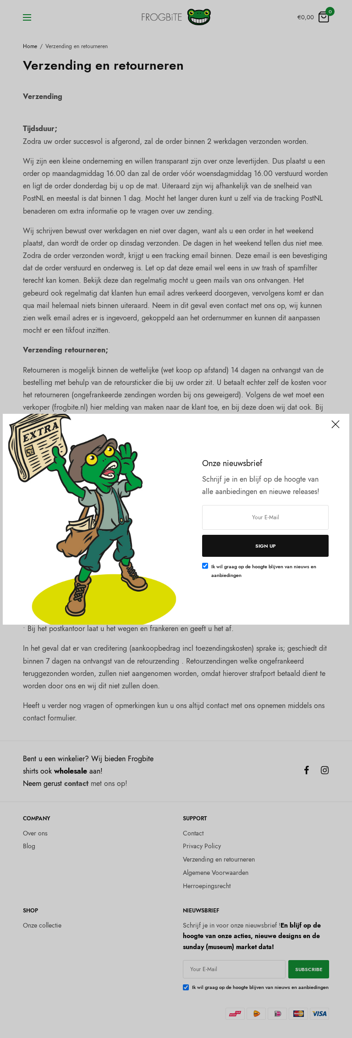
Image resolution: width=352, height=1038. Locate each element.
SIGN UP (265, 545)
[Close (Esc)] (335, 428)
